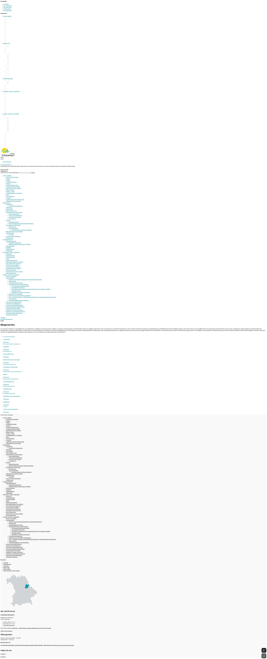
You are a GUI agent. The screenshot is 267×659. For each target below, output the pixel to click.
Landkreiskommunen (11, 22)
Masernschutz (12, 120)
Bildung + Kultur (10, 30)
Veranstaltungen (10, 37)
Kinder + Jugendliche (11, 115)
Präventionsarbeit (16, 291)
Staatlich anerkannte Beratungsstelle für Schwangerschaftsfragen (25, 118)
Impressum (6, 566)
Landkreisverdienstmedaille (13, 27)
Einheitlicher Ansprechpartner (13, 107)
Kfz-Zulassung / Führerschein (13, 66)
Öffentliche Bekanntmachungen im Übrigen (20, 83)
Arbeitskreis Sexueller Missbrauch (14, 141)
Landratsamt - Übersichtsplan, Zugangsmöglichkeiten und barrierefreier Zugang (31, 628)
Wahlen (8, 21)
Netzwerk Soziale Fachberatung (14, 144)
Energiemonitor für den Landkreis (14, 110)
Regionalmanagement (11, 99)
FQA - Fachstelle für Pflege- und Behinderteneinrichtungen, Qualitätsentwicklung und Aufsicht (32, 128)
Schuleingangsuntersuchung (16, 122)
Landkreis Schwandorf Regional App (15, 40)
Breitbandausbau (10, 94)
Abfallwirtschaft (10, 72)
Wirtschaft (8, 93)
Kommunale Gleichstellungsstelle (14, 136)
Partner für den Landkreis (12, 104)
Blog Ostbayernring (11, 109)
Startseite (3, 319)
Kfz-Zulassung (12, 67)
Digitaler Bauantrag (14, 62)
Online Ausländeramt (14, 54)
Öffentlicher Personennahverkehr (14, 70)
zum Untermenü (7, 7)
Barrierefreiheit (7, 162)
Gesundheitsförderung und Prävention (18, 123)
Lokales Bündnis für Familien (13, 139)
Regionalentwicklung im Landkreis (14, 101)
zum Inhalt (6, 4)
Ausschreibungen (10, 85)
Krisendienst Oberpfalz (11, 146)
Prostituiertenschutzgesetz (15, 125)
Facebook (3, 654)
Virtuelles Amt (9, 77)
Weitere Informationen (6, 631)
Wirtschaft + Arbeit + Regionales (11, 91)
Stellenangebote (10, 88)
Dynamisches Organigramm (16, 46)
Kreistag (8, 19)
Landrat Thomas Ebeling (12, 18)
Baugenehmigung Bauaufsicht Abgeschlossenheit (21, 64)
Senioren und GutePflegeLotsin (14, 133)
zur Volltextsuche (7, 10)
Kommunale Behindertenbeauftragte (15, 138)
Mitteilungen (9, 90)
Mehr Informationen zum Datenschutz (10, 168)
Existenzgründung (10, 96)
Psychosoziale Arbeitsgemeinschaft (20, 286)
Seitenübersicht (7, 564)
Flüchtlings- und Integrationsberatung (15, 142)
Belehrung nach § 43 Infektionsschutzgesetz (20, 126)
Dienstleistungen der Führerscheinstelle (21, 230)
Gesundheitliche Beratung (18, 287)
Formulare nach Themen (15, 58)
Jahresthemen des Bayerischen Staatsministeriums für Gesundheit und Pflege (31, 289)
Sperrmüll (11, 74)
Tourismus (8, 38)
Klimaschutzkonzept (11, 112)
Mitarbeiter (9, 48)
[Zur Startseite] (7, 156)
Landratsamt (9, 45)
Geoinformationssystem (12, 26)
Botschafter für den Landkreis (13, 29)
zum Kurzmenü (7, 9)
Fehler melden (6, 569)
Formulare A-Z (12, 59)
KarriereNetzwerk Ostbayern (13, 106)
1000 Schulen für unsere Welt (13, 42)
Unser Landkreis (7, 16)
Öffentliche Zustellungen (15, 82)
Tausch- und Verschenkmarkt (13, 75)
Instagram (3, 657)
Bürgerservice (6, 43)
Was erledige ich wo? (11, 51)
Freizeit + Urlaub (10, 32)
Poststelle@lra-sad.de (8, 625)
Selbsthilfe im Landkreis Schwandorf (21, 292)
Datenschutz (6, 567)
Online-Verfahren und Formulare (14, 53)
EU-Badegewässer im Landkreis (14, 34)
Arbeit (7, 98)
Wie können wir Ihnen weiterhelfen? (10, 172)
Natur (7, 35)
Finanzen (8, 24)
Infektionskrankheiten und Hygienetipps (19, 131)
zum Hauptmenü (7, 5)
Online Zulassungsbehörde (15, 56)
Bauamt (8, 61)
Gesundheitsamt (10, 117)
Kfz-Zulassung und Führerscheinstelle (64, 645)
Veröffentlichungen (8, 78)
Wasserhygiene (12, 130)
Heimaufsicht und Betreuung (13, 134)
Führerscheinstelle (13, 69)
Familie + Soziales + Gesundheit (11, 114)
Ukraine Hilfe (9, 50)
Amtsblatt (8, 86)
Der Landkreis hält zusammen (13, 102)
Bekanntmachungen (11, 80)
